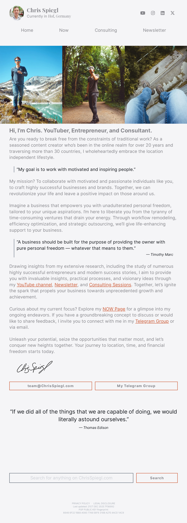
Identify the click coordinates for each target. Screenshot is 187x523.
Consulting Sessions (110, 284)
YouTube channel (34, 284)
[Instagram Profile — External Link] (153, 13)
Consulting (106, 30)
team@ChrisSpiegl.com (51, 386)
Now (64, 30)
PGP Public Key (88, 509)
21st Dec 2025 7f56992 (101, 506)
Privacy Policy (81, 503)
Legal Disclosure (104, 503)
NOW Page (114, 309)
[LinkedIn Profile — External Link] (162, 13)
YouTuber (56, 130)
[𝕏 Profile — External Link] (172, 13)
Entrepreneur (88, 130)
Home (27, 30)
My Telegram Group (136, 386)
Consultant (135, 130)
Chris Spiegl (42, 10)
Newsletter (154, 30)
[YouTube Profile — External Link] (142, 13)
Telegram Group (152, 321)
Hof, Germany (59, 15)
